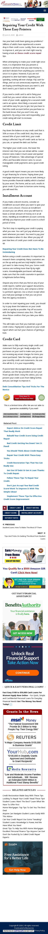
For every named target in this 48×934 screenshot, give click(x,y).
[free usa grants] (23, 681)
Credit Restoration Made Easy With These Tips (23, 795)
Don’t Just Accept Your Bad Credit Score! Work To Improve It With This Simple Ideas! (21, 488)
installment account (31, 513)
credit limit (15, 508)
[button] (44, 10)
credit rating (32, 508)
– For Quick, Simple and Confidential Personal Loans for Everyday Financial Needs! (24, 698)
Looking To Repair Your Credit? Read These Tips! (24, 798)
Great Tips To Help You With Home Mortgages (23, 828)
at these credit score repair (27, 53)
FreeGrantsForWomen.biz (24, 928)
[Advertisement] (24, 897)
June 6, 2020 (10, 35)
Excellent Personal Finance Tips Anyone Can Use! (24, 831)
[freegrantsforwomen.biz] (24, 6)
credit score (11, 513)
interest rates (11, 518)
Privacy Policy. (40, 930)
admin (20, 35)
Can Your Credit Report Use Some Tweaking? (22, 819)
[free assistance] (23, 873)
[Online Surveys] (24, 587)
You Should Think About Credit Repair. (25, 451)
